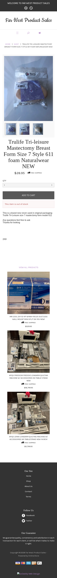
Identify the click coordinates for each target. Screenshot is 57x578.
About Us (28, 486)
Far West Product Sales (28, 20)
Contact (28, 491)
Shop (16, 44)
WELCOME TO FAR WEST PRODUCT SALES (28, 3)
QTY (4, 180)
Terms (28, 497)
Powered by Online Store (28, 556)
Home (7, 44)
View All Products (28, 267)
